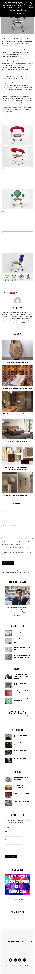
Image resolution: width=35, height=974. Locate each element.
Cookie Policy (20, 13)
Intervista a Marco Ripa (20, 750)
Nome (6, 832)
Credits (27, 965)
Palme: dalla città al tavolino (21, 793)
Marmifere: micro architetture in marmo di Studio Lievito (17, 388)
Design (17, 17)
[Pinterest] (19, 960)
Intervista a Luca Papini (20, 758)
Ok (11, 13)
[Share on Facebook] (8, 293)
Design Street (18, 25)
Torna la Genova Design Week (21, 801)
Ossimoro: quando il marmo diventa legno (17, 362)
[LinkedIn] (24, 960)
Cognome (7, 840)
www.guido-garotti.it (7, 116)
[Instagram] (15, 960)
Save (13, 292)
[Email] (16, 293)
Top (18, 970)
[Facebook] (10, 960)
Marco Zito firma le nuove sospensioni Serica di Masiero (17, 495)
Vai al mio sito (17, 615)
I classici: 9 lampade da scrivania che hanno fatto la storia (21, 640)
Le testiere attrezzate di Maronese (17, 441)
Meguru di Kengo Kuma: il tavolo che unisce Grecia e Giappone (21, 676)
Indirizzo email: (9, 848)
